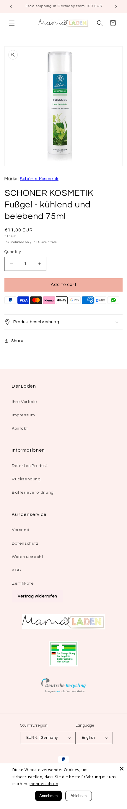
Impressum (23, 415)
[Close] (122, 769)
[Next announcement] (116, 6)
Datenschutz (25, 543)
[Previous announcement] (10, 6)
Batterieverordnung (33, 492)
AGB (16, 570)
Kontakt (20, 428)
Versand (20, 530)
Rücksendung (26, 479)
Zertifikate (23, 583)
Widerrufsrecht (27, 557)
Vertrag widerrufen (37, 596)
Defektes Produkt (30, 466)
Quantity (12, 252)
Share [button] (17, 341)
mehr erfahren (44, 783)
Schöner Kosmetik (39, 179)
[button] (11, 23)
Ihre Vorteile (24, 402)
